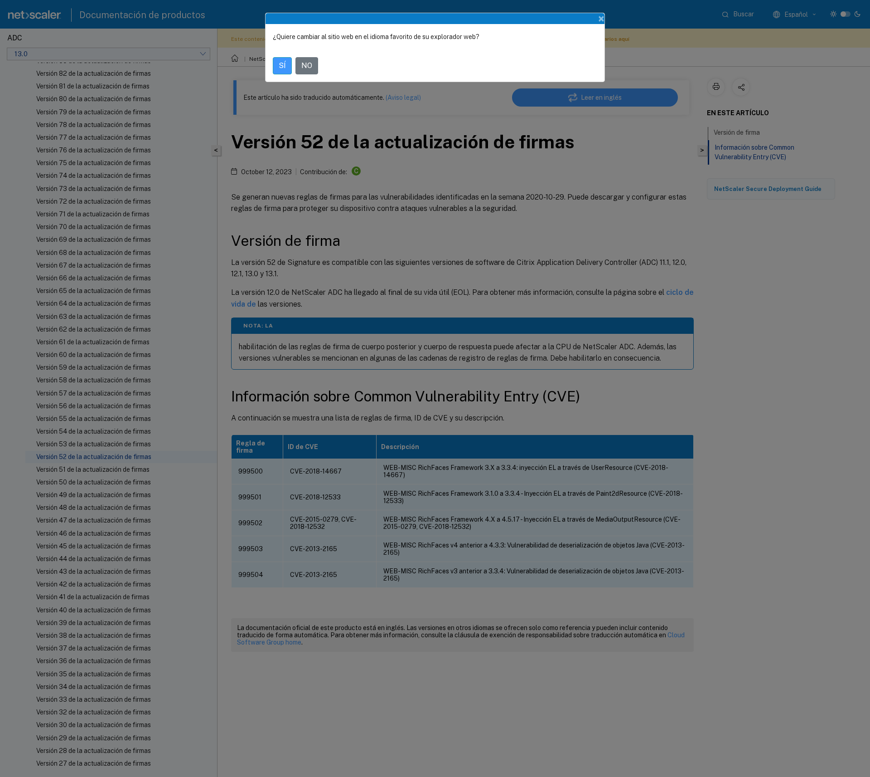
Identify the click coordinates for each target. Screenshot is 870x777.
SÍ (282, 65)
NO (306, 65)
